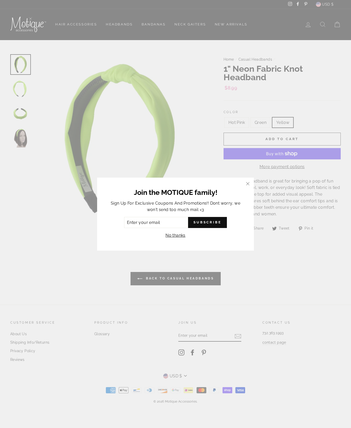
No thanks (175, 235)
